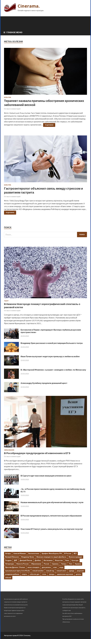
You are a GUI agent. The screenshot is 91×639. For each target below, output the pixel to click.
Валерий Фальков (12, 557)
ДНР (15, 560)
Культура (7, 97)
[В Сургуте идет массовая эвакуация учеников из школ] (11, 484)
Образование (9, 450)
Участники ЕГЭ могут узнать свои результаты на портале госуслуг (52, 529)
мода (61, 567)
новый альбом (38, 571)
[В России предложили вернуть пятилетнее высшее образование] (11, 524)
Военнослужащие (75, 557)
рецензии (80, 571)
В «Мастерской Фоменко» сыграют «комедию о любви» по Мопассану (53, 370)
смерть (24, 574)
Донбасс (38, 560)
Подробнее (49, 125)
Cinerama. (29, 6)
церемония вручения (65, 574)
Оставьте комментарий (12, 109)
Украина (78, 564)
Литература (9, 564)
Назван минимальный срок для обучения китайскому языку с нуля (52, 502)
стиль (44, 574)
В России (67, 553)
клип (55, 567)
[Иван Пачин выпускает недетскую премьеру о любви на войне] (11, 365)
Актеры (8, 553)
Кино (67, 560)
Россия (46, 564)
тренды (52, 574)
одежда (71, 571)
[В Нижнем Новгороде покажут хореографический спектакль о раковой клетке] (45, 299)
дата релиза (46, 567)
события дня (34, 574)
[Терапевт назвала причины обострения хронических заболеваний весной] (45, 72)
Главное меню (14, 32)
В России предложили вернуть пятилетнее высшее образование (51, 516)
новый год (50, 571)
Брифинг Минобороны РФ (52, 553)
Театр (6, 301)
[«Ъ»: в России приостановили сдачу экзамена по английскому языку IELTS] (11, 497)
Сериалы (55, 564)
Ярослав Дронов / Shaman (15, 567)
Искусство (59, 560)
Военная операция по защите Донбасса (51, 557)
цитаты (78, 574)
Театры (64, 564)
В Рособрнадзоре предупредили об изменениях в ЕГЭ (37, 453)
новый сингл (61, 571)
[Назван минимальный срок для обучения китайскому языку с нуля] (11, 511)
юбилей (8, 578)
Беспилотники (33, 553)
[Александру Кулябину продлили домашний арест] (11, 391)
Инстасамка (48, 560)
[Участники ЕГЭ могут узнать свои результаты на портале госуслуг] (11, 537)
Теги (70, 564)
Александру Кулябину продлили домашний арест (44, 383)
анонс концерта (33, 567)
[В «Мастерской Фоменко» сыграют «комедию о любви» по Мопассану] (11, 378)
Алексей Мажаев (19, 553)
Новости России (22, 564)
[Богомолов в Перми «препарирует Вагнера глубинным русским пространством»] (11, 338)
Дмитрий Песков (26, 560)
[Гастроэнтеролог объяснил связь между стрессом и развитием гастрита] (45, 159)
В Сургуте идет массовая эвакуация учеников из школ (46, 476)
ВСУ (75, 553)
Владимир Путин (27, 557)
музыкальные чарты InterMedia (17, 571)
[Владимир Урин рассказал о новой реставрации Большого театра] (11, 351)
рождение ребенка (12, 574)
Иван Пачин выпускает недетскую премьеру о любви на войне (50, 356)
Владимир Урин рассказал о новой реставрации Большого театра (52, 343)
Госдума (8, 560)
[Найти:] (45, 234)
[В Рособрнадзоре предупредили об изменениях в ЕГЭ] (45, 448)
